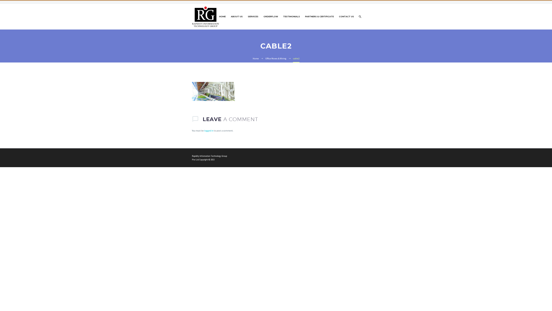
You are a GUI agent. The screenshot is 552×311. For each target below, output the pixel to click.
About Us (237, 16)
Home (222, 16)
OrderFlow (270, 16)
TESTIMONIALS (291, 16)
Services (253, 16)
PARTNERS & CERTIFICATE (319, 16)
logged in (208, 130)
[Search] (360, 16)
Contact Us (346, 16)
